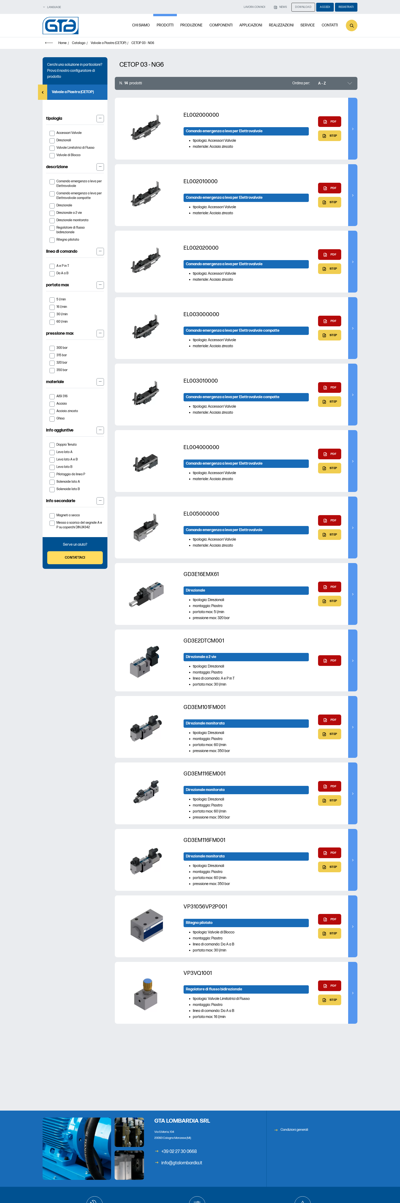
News (283, 7)
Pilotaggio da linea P (70, 474)
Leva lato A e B (67, 459)
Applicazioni (250, 25)
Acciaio (61, 404)
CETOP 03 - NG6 (142, 43)
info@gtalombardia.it (181, 1163)
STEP (333, 136)
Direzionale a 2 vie (69, 213)
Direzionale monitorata (72, 220)
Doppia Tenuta (66, 445)
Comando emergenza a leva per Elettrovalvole (79, 183)
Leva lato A (64, 452)
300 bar (62, 348)
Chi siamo (141, 25)
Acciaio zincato (67, 411)
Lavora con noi (254, 7)
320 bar (61, 363)
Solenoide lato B (68, 489)
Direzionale (64, 205)
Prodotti (165, 25)
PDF (334, 121)
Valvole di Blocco (68, 155)
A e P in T (62, 266)
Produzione (191, 25)
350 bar (62, 370)
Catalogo (78, 43)
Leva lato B (64, 467)
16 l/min (61, 307)
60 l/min (62, 322)
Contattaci (75, 558)
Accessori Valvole (69, 133)
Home (62, 43)
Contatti (330, 25)
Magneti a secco (68, 515)
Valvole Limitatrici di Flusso (75, 148)
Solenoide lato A (68, 482)
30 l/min (62, 314)
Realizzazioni (281, 25)
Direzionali (63, 140)
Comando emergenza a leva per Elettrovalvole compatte (79, 195)
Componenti (220, 25)
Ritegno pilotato (67, 240)
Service (307, 25)
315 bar (61, 355)
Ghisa (60, 418)
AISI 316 (62, 396)
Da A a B (62, 273)
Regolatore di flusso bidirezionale (70, 230)
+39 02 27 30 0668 (179, 1151)
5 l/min (61, 299)
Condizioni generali (294, 1130)
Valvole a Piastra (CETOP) (108, 43)
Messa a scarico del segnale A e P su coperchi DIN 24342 (79, 525)
